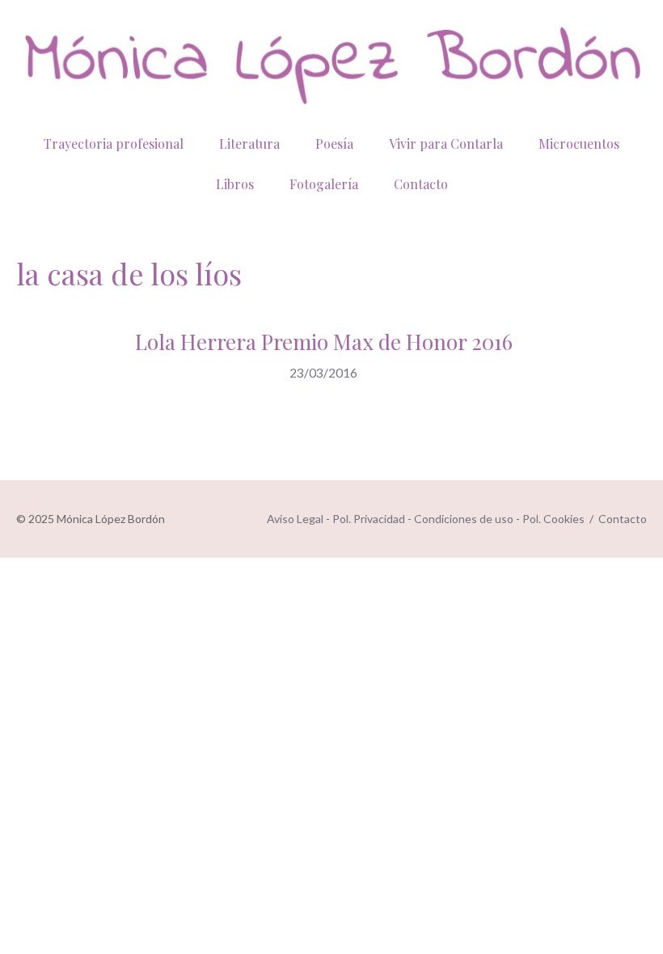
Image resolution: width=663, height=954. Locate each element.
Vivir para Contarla (446, 143)
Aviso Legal (295, 519)
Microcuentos (578, 143)
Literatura (249, 143)
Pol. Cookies (553, 519)
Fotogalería (323, 183)
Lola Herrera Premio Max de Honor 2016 (324, 341)
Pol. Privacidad (368, 519)
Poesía (334, 143)
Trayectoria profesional (114, 143)
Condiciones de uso (463, 519)
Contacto (421, 183)
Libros (235, 183)
